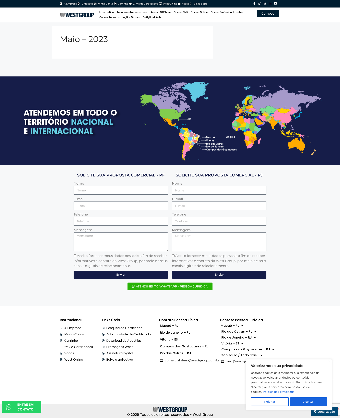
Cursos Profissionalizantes (227, 12)
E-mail (79, 199)
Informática (106, 12)
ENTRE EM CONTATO (25, 407)
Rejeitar (269, 401)
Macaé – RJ (169, 325)
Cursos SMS (181, 12)
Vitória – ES (169, 339)
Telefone (81, 214)
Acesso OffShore (161, 12)
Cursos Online (199, 12)
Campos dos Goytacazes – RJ (184, 346)
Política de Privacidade (278, 392)
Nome (79, 183)
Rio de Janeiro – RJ (175, 332)
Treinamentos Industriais (132, 12)
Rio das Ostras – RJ (175, 353)
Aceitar (308, 401)
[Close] (329, 361)
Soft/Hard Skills (152, 17)
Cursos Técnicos (109, 17)
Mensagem (83, 230)
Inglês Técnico (131, 17)
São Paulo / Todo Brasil (239, 355)
